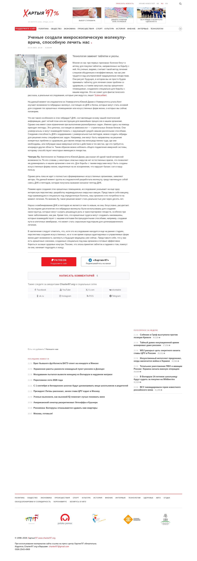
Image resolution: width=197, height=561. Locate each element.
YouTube (66, 290)
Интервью (143, 29)
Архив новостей (147, 3)
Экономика (70, 29)
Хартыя (41, 13)
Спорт (99, 29)
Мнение (131, 29)
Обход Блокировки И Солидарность (33, 502)
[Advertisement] (72, 324)
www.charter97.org (46, 538)
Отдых (167, 498)
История (120, 29)
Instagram (66, 296)
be (158, 3)
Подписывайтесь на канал (98, 262)
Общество (56, 29)
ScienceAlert (100, 95)
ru (162, 3)
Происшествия (86, 29)
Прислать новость (125, 3)
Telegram (116, 296)
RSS (91, 296)
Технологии (157, 29)
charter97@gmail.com (59, 546)
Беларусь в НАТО (78, 502)
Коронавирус (60, 502)
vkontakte (116, 290)
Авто (158, 498)
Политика (44, 29)
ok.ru (41, 296)
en (166, 3)
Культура (109, 29)
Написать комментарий (78, 276)
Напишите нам (52, 349)
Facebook (41, 290)
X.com (91, 290)
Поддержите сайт (58, 262)
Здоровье (148, 498)
